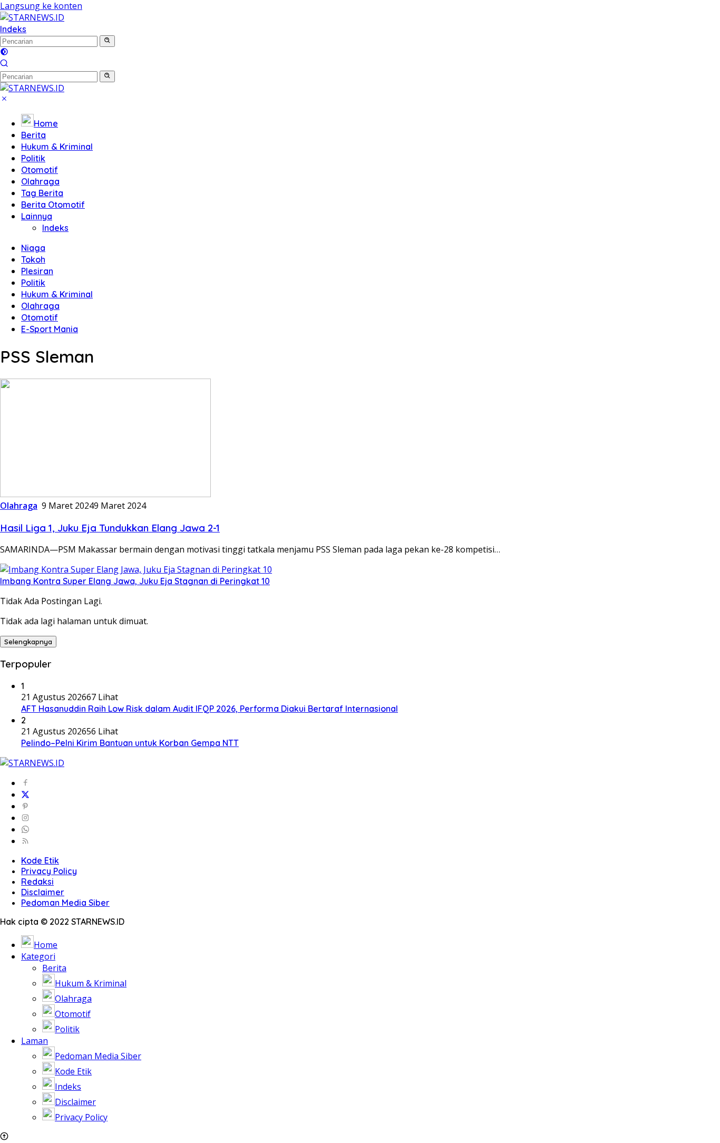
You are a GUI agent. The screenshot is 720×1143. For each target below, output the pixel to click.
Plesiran (37, 271)
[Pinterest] (25, 806)
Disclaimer (42, 892)
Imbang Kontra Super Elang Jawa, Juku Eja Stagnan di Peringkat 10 (135, 581)
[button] (107, 41)
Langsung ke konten (41, 6)
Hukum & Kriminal (57, 146)
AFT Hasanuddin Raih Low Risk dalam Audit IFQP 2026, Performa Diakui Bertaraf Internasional (209, 708)
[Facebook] (25, 783)
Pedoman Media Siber (65, 902)
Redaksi (37, 881)
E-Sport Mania (49, 329)
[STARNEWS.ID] (32, 17)
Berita (33, 135)
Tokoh (33, 259)
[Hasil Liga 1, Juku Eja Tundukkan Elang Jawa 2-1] (105, 494)
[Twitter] (25, 794)
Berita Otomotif (53, 204)
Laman (34, 1041)
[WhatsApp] (25, 829)
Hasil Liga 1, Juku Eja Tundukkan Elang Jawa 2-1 (110, 527)
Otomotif (39, 169)
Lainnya (36, 216)
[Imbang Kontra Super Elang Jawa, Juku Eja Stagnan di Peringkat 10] (136, 569)
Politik (33, 158)
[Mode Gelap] (4, 53)
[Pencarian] (4, 64)
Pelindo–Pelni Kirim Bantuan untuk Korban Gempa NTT (130, 743)
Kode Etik (40, 860)
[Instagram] (25, 818)
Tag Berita (42, 193)
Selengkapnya (28, 641)
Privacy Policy (49, 871)
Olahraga (40, 181)
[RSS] (25, 841)
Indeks (13, 29)
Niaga (33, 248)
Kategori (38, 956)
